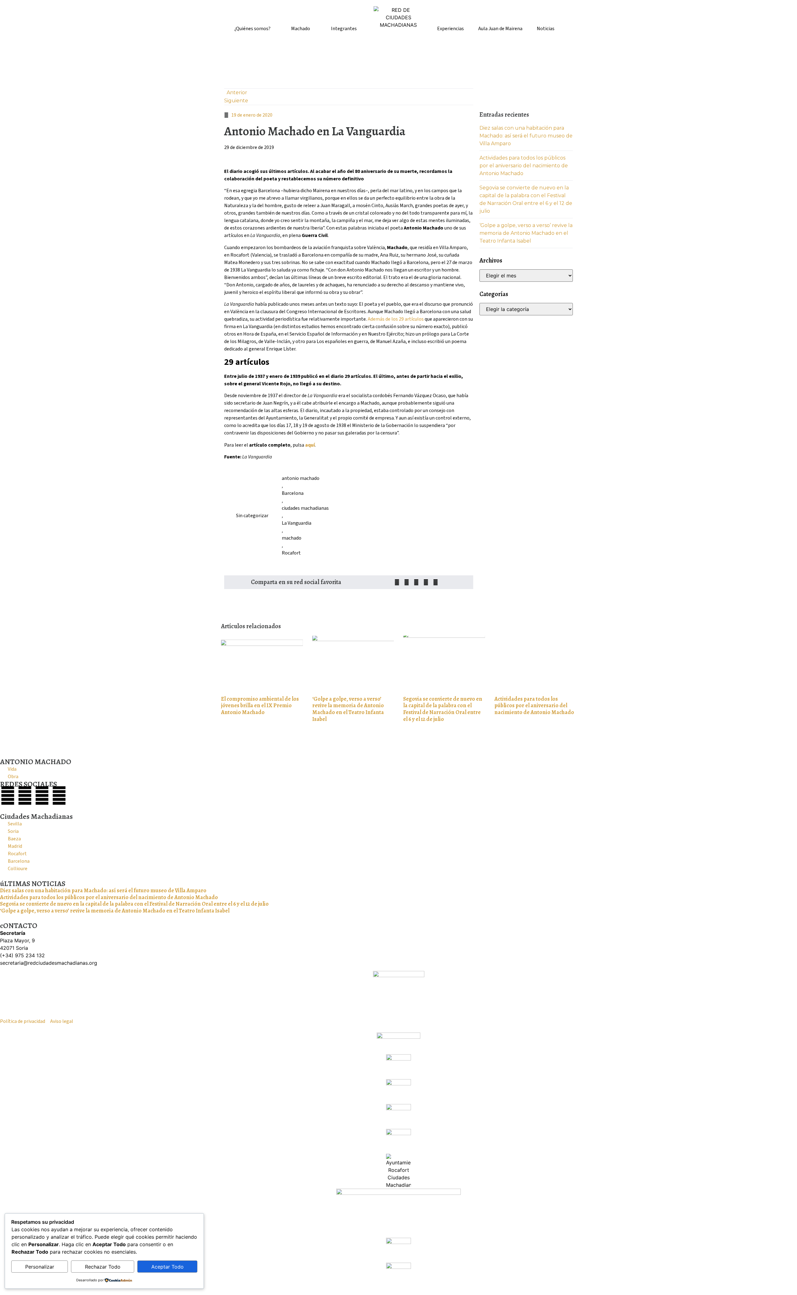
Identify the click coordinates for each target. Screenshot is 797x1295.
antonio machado (300, 478)
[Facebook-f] (8, 795)
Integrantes (344, 28)
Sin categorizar (252, 515)
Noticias (545, 28)
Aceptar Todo (167, 1267)
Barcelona (293, 493)
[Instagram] (42, 795)
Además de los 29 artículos (396, 319)
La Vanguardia (296, 523)
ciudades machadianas (305, 508)
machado (291, 538)
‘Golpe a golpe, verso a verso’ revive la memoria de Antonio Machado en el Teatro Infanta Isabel (526, 233)
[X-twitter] (25, 795)
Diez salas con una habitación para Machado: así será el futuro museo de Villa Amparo (526, 135)
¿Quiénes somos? (252, 28)
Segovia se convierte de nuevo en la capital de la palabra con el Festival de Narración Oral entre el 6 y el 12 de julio (442, 709)
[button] (396, 582)
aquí (310, 445)
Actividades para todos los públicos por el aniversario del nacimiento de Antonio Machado (523, 165)
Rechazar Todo (102, 1267)
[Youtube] (59, 795)
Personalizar (39, 1267)
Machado (300, 28)
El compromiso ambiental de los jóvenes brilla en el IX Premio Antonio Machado (260, 705)
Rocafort (291, 553)
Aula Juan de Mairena (500, 28)
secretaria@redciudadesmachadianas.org (48, 963)
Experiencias (450, 28)
